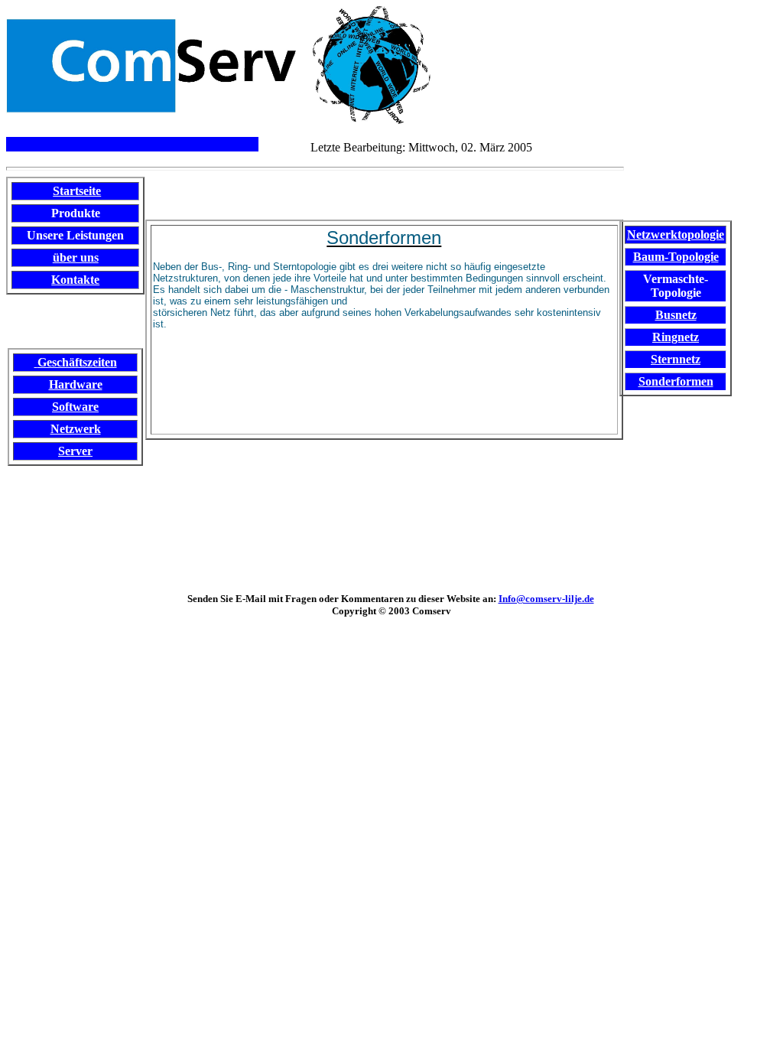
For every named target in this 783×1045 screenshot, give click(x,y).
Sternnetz (675, 359)
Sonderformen (675, 381)
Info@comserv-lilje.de (546, 598)
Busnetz (676, 314)
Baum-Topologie (676, 256)
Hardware (75, 384)
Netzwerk (75, 428)
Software (75, 406)
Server (75, 450)
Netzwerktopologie (675, 234)
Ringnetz (675, 336)
